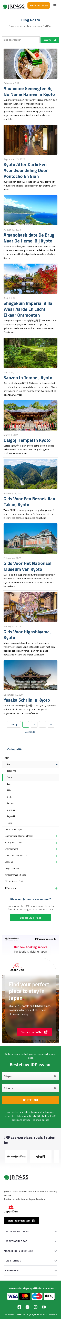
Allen (7, 757)
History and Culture (13, 842)
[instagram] (36, 1307)
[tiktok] (27, 1307)
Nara (8, 784)
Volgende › (30, 732)
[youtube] (44, 1307)
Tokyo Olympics (12, 868)
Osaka (9, 797)
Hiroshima (11, 770)
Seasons (9, 862)
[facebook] (19, 1307)
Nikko (9, 790)
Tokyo (9, 823)
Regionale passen (40, 1120)
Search (48, 40)
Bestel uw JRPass (38, 5)
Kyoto (9, 777)
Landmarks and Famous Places (19, 836)
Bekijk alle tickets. (43, 1116)
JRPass (21, 1314)
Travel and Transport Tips (16, 855)
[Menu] (55, 5)
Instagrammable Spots (15, 875)
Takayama (10, 810)
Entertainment (11, 849)
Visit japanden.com (18, 1220)
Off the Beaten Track (14, 881)
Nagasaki (10, 816)
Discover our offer (32, 1032)
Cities (7, 764)
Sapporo (10, 803)
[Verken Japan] (14, 5)
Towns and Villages (14, 829)
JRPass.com (10, 888)
